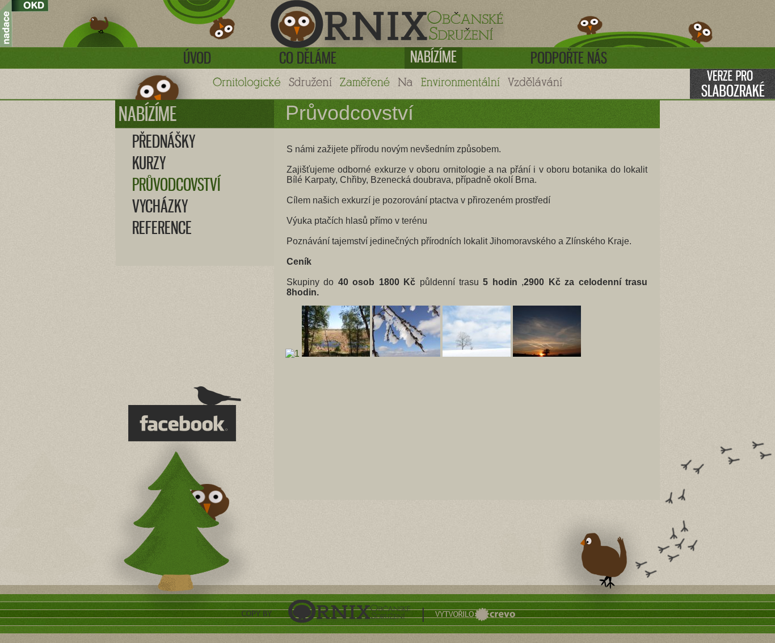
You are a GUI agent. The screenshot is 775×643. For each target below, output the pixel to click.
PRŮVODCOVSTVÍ (176, 184)
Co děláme (307, 58)
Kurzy (149, 163)
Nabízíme (433, 56)
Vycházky (160, 206)
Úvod (197, 58)
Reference (162, 228)
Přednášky (163, 141)
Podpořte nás (568, 58)
